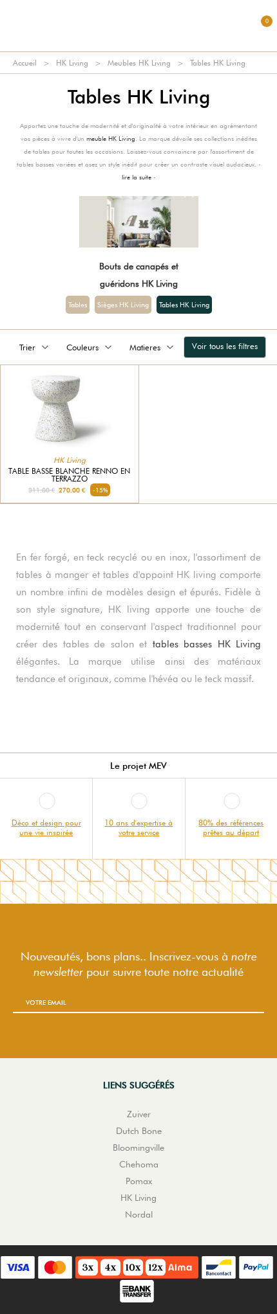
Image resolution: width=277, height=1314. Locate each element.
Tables (77, 304)
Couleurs (82, 347)
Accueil (25, 63)
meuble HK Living (110, 138)
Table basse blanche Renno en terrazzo (69, 475)
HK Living (72, 63)
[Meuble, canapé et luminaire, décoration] (138, 26)
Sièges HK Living (123, 304)
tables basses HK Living (207, 644)
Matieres (144, 347)
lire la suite (136, 177)
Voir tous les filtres (225, 346)
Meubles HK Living (139, 63)
